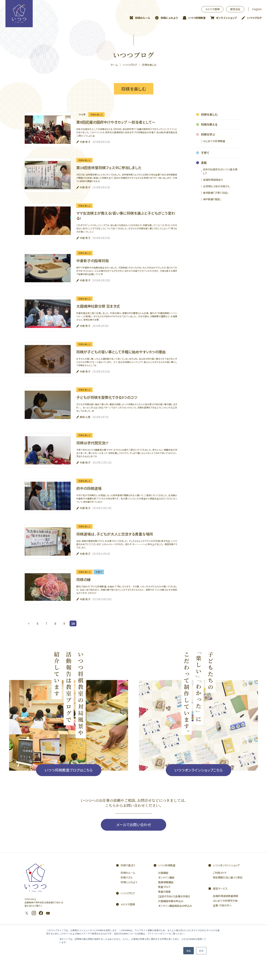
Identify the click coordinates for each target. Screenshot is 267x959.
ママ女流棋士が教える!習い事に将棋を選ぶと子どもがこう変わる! (125, 215)
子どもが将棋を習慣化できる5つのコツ (106, 397)
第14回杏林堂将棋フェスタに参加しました (109, 167)
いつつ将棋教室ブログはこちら (68, 770)
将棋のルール (142, 18)
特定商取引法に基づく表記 (227, 877)
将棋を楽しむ (96, 114)
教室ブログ (164, 887)
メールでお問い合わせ (133, 824)
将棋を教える (209, 124)
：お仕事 (82, 114)
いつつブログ (254, 18)
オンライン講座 (166, 877)
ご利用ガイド (220, 873)
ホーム (114, 65)
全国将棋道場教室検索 (225, 896)
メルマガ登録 (212, 9)
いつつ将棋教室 (197, 18)
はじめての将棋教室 (214, 141)
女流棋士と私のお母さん (216, 186)
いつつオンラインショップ (226, 865)
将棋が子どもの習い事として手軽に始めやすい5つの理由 (121, 351)
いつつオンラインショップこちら (198, 770)
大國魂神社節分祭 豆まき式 (98, 306)
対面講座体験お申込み (170, 901)
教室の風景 (164, 891)
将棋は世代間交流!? (92, 442)
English (257, 9)
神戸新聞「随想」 (212, 199)
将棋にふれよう (169, 18)
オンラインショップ (226, 18)
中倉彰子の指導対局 (92, 260)
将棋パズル (127, 877)
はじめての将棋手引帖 (225, 900)
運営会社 (235, 9)
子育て (99, 571)
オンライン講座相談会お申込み (175, 906)
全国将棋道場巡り (213, 179)
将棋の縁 (83, 579)
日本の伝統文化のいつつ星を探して (220, 171)
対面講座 (163, 873)
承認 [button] (188, 950)
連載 (204, 162)
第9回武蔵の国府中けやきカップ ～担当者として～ (115, 122)
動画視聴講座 (165, 882)
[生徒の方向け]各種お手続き (174, 896)
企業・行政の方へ (222, 905)
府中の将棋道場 (89, 488)
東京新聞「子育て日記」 (216, 193)
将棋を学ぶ (208, 134)
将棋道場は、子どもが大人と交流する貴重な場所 (114, 534)
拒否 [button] (201, 950)
